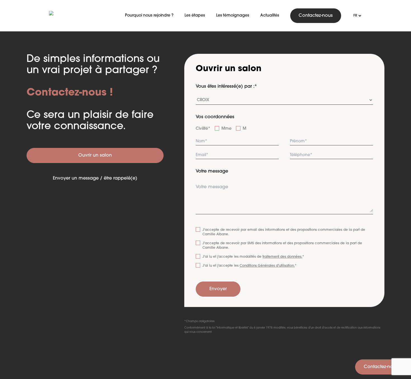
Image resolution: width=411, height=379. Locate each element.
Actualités (269, 15)
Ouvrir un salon (95, 155)
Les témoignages (232, 15)
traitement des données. (282, 257)
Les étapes (195, 15)
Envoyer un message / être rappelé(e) (95, 178)
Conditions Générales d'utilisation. (267, 266)
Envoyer (218, 289)
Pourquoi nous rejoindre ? (149, 15)
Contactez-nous (316, 15)
